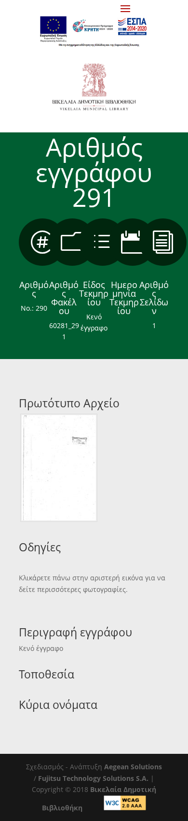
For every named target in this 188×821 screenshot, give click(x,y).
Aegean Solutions (133, 766)
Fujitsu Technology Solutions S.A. (93, 778)
